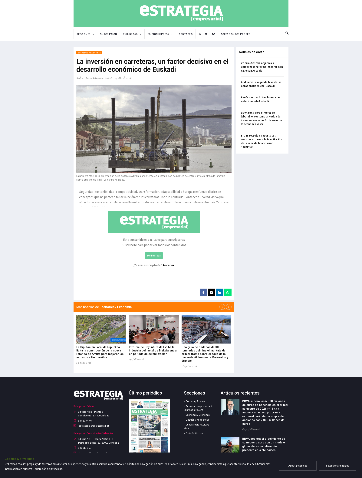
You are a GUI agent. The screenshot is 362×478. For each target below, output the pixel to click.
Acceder (168, 265)
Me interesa (154, 255)
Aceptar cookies (297, 465)
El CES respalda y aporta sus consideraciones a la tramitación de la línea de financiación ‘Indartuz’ (261, 141)
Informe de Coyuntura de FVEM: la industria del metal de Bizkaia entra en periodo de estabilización (153, 350)
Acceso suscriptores (235, 34)
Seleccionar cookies (337, 465)
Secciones (83, 34)
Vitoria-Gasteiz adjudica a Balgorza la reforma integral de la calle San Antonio (262, 66)
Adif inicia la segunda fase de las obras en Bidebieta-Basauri (261, 84)
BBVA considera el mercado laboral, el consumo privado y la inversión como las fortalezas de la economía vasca (261, 118)
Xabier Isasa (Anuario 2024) (94, 78)
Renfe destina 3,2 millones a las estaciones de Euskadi (260, 99)
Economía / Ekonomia (89, 52)
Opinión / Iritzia (194, 433)
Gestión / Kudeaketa (197, 419)
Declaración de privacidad (47, 469)
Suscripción (108, 34)
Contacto (186, 34)
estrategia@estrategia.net (93, 425)
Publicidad (130, 34)
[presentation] (222, 307)
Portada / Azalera (195, 401)
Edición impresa (158, 34)
